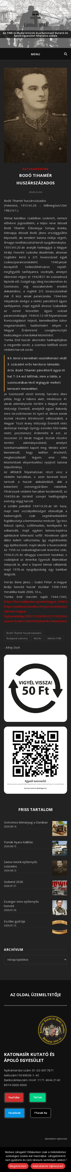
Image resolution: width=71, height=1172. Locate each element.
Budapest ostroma (17, 638)
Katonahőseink (35, 169)
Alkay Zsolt (13, 647)
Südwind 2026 (13, 882)
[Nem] (66, 1160)
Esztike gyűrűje (14, 921)
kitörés (37, 638)
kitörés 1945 (54, 638)
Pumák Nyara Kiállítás (18, 842)
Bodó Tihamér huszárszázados (24, 633)
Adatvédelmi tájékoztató (56, 1138)
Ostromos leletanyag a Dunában (26, 822)
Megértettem (18, 1166)
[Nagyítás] (62, 732)
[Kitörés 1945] (35, 19)
